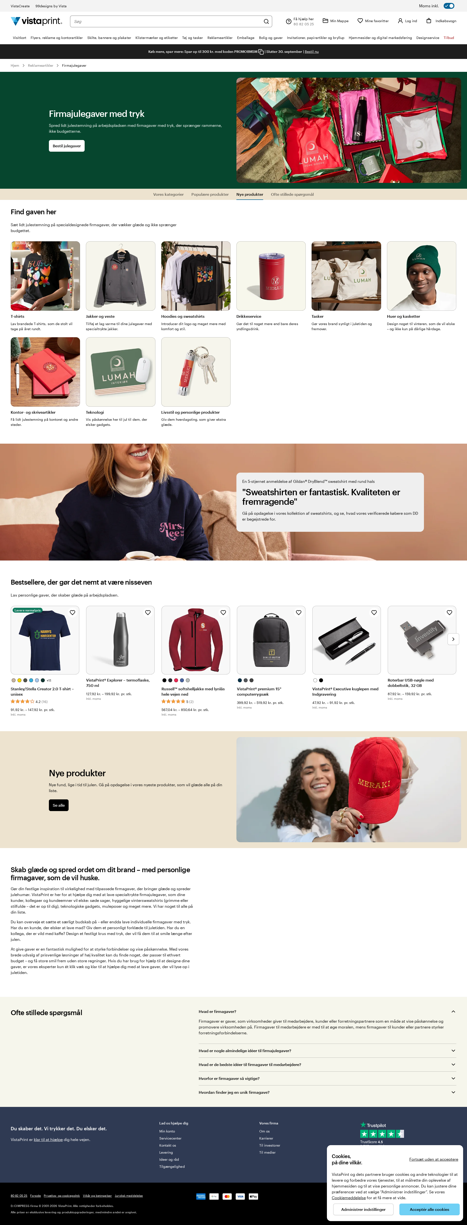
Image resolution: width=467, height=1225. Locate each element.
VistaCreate (20, 6)
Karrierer (266, 1138)
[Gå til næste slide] (453, 639)
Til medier (267, 1152)
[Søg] (266, 21)
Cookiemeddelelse (349, 1197)
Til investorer (269, 1145)
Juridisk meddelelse (129, 1195)
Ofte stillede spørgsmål (292, 194)
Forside (35, 1195)
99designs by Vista (51, 6)
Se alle (59, 805)
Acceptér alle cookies (429, 1209)
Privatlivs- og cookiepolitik (62, 1195)
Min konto (167, 1131)
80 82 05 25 (19, 1195)
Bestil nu (312, 51)
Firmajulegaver (74, 65)
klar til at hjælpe (48, 1139)
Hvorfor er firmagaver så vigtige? (229, 1078)
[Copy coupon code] (261, 52)
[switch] (442, 6)
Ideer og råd (169, 1159)
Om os (264, 1131)
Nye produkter (249, 194)
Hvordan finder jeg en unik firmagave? (234, 1092)
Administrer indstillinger (363, 1209)
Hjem (15, 65)
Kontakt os (167, 1145)
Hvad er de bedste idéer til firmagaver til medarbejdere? (250, 1064)
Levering (166, 1152)
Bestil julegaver (67, 145)
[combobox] (167, 21)
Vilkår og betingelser (97, 1195)
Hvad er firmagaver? (217, 1011)
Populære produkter (210, 194)
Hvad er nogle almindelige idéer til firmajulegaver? (245, 1050)
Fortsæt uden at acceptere (433, 1159)
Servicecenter (170, 1138)
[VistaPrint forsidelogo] (36, 21)
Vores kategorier (168, 194)
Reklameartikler (40, 65)
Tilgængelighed (172, 1166)
